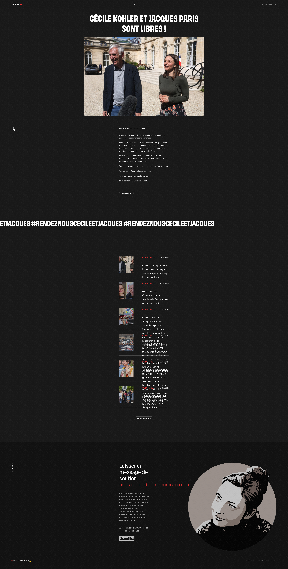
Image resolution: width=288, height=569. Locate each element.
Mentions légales (270, 561)
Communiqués (145, 4)
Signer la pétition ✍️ (22, 561)
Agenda (135, 4)
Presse (153, 4)
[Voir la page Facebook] (12, 463)
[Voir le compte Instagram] (12, 466)
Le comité (127, 4)
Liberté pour (17, 4)
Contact (160, 4)
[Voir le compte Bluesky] (12, 468)
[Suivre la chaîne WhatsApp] (12, 471)
